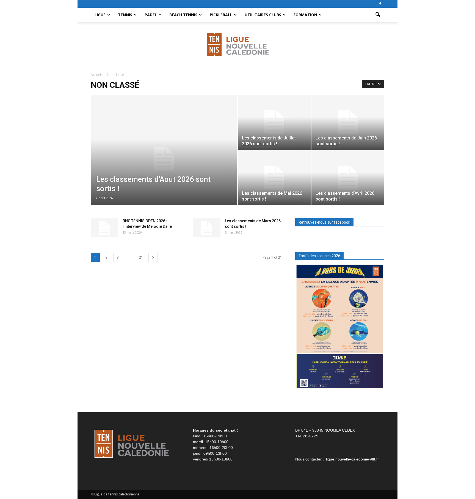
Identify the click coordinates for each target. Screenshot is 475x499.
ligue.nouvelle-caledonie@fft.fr (352, 459)
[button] (377, 14)
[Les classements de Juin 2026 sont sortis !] (347, 122)
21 (141, 257)
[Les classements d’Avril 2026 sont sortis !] (347, 177)
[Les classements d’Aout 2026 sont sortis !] (164, 158)
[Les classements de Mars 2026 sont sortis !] (206, 227)
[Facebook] (380, 4)
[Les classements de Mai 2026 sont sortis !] (274, 177)
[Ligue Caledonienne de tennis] (237, 44)
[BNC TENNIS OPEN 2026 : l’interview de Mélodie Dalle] (104, 227)
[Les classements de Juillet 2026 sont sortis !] (274, 122)
